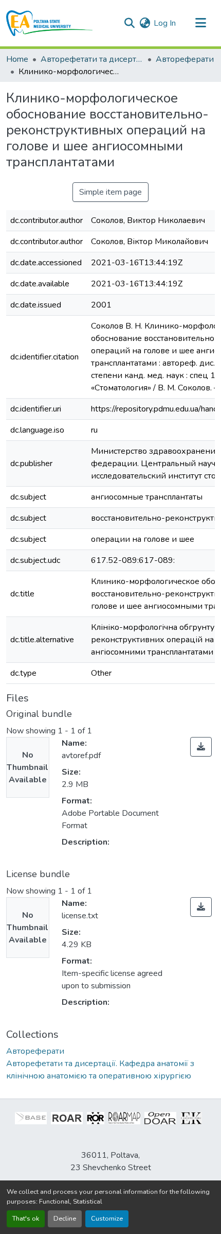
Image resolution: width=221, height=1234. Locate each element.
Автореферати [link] (185, 59)
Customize (107, 1218)
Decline (64, 1218)
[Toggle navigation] (200, 23)
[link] (201, 747)
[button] (49, 23)
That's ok (25, 1218)
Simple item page (110, 192)
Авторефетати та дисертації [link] (92, 59)
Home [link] (17, 59)
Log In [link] (165, 23)
